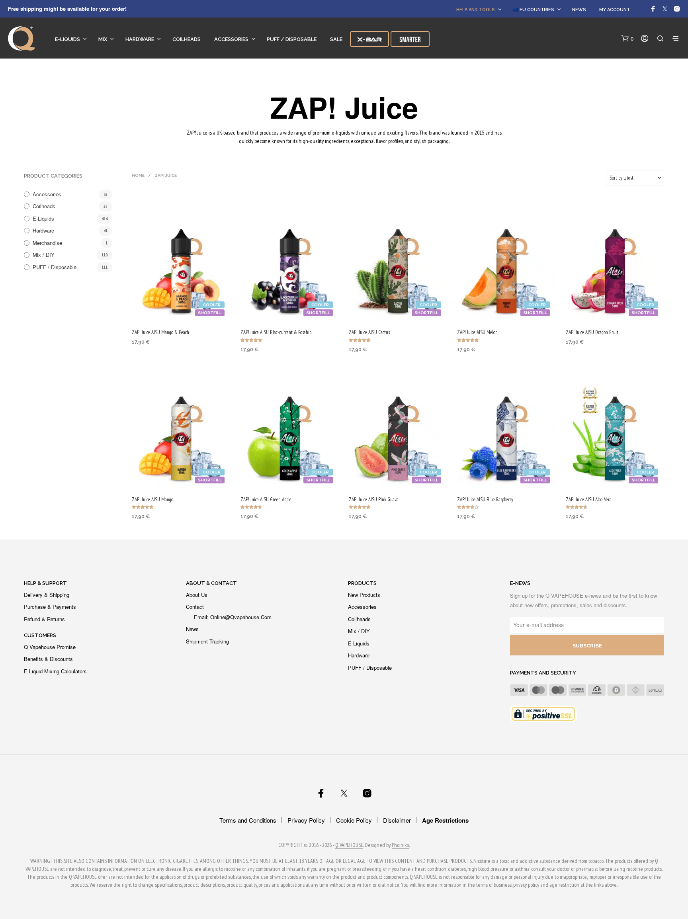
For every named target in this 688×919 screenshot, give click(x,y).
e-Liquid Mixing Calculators (55, 671)
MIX (102, 39)
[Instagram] (677, 9)
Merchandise (47, 242)
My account (614, 9)
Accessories (231, 39)
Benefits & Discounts (48, 659)
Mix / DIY (44, 254)
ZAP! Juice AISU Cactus (369, 332)
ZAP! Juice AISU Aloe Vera (589, 499)
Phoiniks (400, 845)
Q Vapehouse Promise (50, 647)
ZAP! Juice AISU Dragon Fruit (592, 332)
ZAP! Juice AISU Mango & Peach (160, 332)
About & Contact (211, 583)
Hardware (139, 39)
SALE (336, 39)
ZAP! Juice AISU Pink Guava (374, 499)
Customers (40, 635)
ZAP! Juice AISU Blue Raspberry (485, 499)
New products (364, 594)
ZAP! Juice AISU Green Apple (265, 499)
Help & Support (45, 583)
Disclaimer (397, 820)
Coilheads (186, 39)
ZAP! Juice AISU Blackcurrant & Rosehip (275, 332)
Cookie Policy (354, 820)
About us (196, 594)
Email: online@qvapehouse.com (233, 617)
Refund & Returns (44, 619)
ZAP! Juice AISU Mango (152, 499)
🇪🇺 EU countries (533, 9)
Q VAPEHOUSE (349, 845)
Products (362, 583)
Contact (195, 606)
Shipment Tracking (207, 641)
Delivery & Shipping (46, 594)
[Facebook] (653, 9)
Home (138, 175)
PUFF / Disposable (292, 39)
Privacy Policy (306, 820)
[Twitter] (665, 9)
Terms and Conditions (247, 820)
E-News (520, 583)
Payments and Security (543, 673)
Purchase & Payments (50, 606)
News (579, 9)
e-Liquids (67, 39)
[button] (627, 39)
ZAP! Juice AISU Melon (477, 332)
